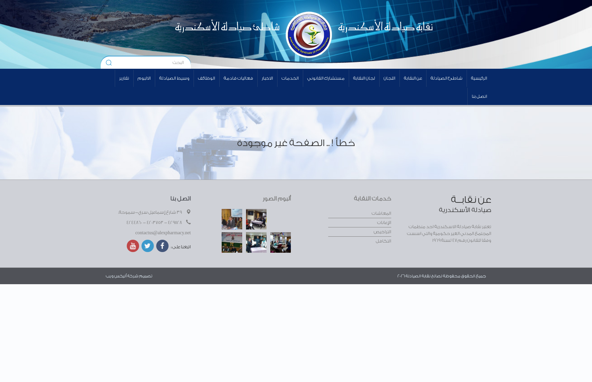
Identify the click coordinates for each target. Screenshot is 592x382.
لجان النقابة (364, 78)
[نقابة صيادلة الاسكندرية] (366, 34)
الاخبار (267, 78)
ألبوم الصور (277, 198)
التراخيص (382, 231)
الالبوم (144, 78)
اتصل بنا (479, 96)
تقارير (124, 78)
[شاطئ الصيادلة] (209, 34)
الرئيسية (479, 78)
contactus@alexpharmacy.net (163, 232)
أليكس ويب (116, 276)
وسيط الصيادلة (174, 78)
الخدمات (290, 78)
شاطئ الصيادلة (447, 78)
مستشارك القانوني (326, 78)
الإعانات (384, 222)
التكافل (383, 240)
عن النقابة (413, 78)
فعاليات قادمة (238, 78)
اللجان (389, 78)
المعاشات (381, 213)
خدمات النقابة (372, 198)
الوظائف (206, 78)
